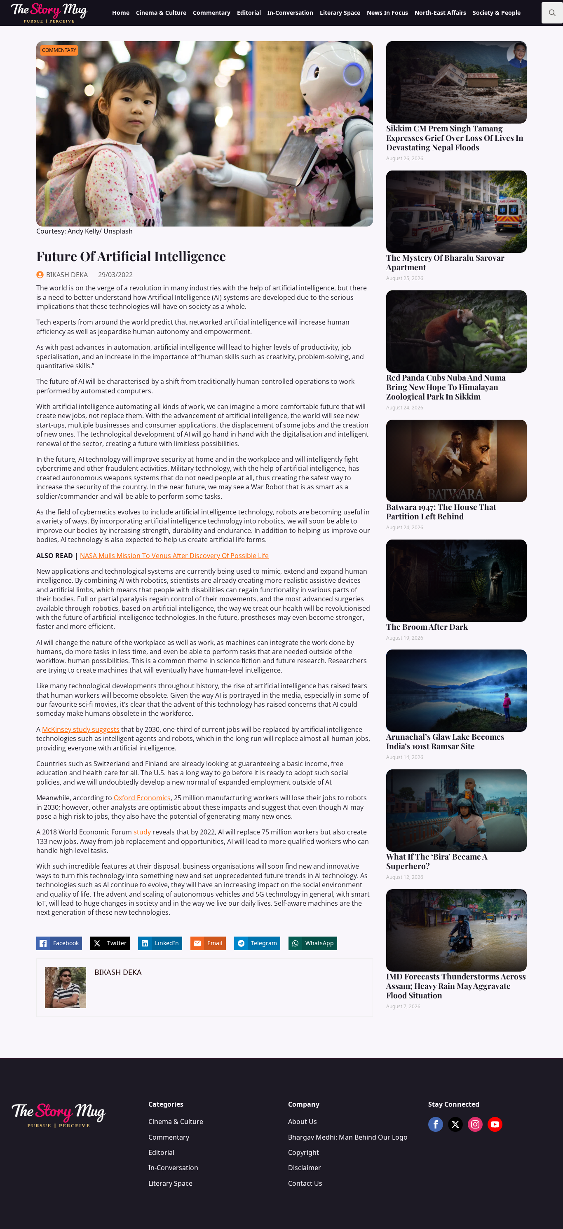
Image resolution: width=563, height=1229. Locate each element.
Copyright (303, 1152)
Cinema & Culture (161, 12)
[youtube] (495, 1124)
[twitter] (455, 1124)
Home (120, 12)
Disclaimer (304, 1167)
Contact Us (305, 1183)
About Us (302, 1121)
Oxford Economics (142, 797)
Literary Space (340, 12)
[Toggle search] (552, 12)
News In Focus (387, 12)
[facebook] (435, 1124)
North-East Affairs (440, 12)
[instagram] (475, 1124)
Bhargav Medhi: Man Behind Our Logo (348, 1137)
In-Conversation (290, 12)
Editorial (249, 12)
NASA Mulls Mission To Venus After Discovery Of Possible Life (174, 555)
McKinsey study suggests (81, 729)
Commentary (211, 12)
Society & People (497, 12)
